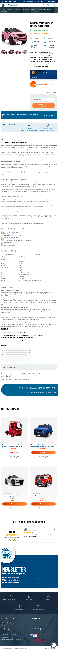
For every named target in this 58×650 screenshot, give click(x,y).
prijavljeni (10, 379)
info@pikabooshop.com (37, 392)
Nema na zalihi (14, 452)
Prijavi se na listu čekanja (43, 105)
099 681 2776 (52, 392)
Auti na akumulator (26, 9)
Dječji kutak (9, 9)
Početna (3, 9)
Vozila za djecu (17, 9)
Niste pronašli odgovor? (37, 388)
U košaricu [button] (44, 452)
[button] (25, 51)
